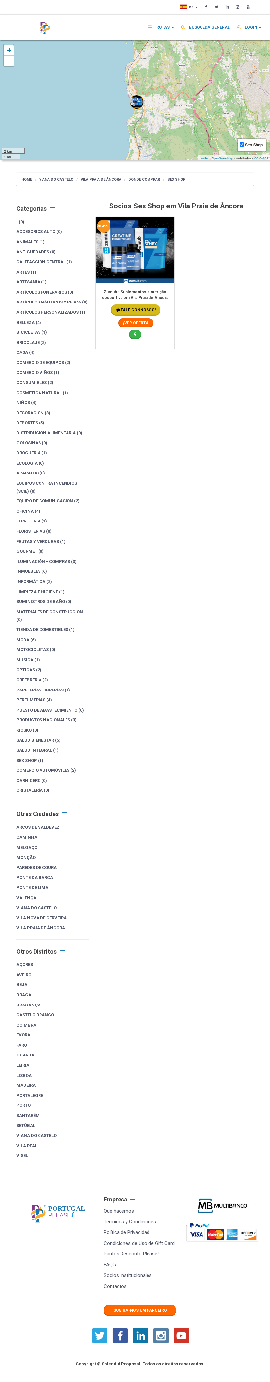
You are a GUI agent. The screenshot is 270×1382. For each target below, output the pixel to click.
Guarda (25, 1055)
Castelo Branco (35, 1014)
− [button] (9, 61)
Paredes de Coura (36, 867)
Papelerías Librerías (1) (43, 690)
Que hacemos (119, 1211)
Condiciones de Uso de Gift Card (139, 1243)
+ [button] (9, 50)
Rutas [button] (163, 27)
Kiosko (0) (27, 730)
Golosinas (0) (31, 442)
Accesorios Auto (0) (39, 231)
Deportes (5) (30, 422)
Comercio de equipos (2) (43, 362)
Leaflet (204, 158)
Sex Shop (176, 179)
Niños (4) (26, 402)
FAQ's (110, 1265)
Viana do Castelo (56, 179)
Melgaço (26, 847)
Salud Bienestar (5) (38, 740)
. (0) (20, 221)
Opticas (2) (28, 669)
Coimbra (26, 1025)
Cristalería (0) (32, 790)
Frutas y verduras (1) (41, 541)
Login (251, 27)
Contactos (115, 1286)
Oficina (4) (28, 511)
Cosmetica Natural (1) (42, 392)
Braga (23, 994)
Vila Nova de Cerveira (41, 917)
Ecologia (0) (30, 463)
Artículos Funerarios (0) (44, 292)
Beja (21, 984)
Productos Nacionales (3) (46, 719)
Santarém (28, 1115)
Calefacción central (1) (44, 261)
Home (26, 179)
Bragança (28, 1005)
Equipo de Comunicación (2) (48, 500)
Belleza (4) (28, 322)
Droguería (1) (31, 452)
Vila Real (26, 1145)
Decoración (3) (33, 412)
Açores (24, 964)
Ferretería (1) (31, 521)
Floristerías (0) (34, 531)
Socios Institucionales (128, 1275)
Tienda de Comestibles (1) (45, 629)
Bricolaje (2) (31, 342)
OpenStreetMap (222, 158)
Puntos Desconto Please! (131, 1254)
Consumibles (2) (34, 382)
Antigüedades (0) (36, 251)
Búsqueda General (209, 27)
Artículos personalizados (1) (50, 312)
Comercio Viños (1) (37, 372)
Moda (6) (26, 639)
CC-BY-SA (261, 158)
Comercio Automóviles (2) (46, 770)
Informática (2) (34, 581)
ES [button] (192, 7)
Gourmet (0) (30, 551)
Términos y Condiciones (130, 1221)
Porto (23, 1105)
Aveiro (23, 974)
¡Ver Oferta (135, 323)
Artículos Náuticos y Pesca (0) (52, 302)
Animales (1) (30, 241)
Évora (23, 1034)
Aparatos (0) (30, 473)
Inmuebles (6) (31, 571)
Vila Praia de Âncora (101, 179)
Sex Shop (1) (29, 760)
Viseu (22, 1155)
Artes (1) (26, 272)
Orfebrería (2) (32, 679)
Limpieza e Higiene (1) (40, 591)
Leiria (22, 1065)
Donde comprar (144, 179)
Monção (26, 857)
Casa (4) (25, 352)
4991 (105, 226)
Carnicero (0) (31, 780)
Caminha (26, 837)
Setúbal (25, 1125)
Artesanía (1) (31, 281)
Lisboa (24, 1075)
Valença (26, 897)
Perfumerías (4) (34, 699)
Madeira (26, 1085)
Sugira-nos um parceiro (140, 1310)
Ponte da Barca (34, 877)
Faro (21, 1045)
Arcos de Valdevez (38, 827)
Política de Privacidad (126, 1232)
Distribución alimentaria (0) (49, 432)
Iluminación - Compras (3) (46, 561)
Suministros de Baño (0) (43, 601)
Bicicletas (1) (31, 332)
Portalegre (29, 1095)
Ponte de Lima (32, 887)
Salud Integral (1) (37, 750)
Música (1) (28, 659)
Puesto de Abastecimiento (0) (50, 710)
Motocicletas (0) (35, 649)
